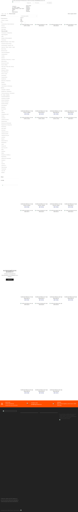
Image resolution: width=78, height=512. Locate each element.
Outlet (2, 144)
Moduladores (3, 142)
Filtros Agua (3, 29)
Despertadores (4, 121)
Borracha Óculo (4, 50)
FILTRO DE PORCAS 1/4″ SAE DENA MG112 (27, 297)
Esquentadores (4, 18)
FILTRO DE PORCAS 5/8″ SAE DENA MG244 (41, 390)
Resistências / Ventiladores (6, 91)
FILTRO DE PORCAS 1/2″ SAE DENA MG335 (71, 112)
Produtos (27, 6)
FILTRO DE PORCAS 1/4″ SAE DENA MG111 (71, 204)
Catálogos (28, 9)
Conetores (3, 117)
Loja (5, 13)
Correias (3, 55)
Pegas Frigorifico (4, 34)
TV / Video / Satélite (5, 95)
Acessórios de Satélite (5, 98)
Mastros (2, 138)
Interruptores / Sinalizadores (6, 32)
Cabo (2, 110)
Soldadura (3, 160)
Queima (2, 87)
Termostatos (3, 39)
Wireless (3, 172)
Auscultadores (4, 105)
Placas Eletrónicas (4, 71)
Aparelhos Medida (4, 103)
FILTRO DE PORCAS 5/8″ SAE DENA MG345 (56, 390)
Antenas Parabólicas (5, 100)
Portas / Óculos (4, 73)
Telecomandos (4, 167)
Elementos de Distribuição (6, 123)
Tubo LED (3, 170)
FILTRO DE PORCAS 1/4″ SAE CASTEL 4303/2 (27, 204)
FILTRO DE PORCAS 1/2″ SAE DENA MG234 (56, 112)
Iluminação (3, 130)
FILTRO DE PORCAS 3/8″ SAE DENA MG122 (56, 297)
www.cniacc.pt (72, 418)
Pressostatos (3, 75)
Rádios (2, 153)
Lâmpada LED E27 (4, 133)
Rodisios (3, 82)
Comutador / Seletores (5, 89)
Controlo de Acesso (5, 119)
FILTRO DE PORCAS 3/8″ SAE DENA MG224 (27, 390)
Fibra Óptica (3, 128)
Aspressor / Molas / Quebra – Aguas (8, 47)
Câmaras (3, 112)
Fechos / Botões (4, 64)
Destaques (28, 7)
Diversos (3, 25)
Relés (2, 36)
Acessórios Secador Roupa (6, 43)
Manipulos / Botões (5, 70)
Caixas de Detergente (5, 52)
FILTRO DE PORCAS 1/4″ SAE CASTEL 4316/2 (56, 204)
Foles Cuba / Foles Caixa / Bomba (7, 66)
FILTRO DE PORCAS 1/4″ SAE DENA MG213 (41, 297)
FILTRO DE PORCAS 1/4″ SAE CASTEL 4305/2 (41, 204)
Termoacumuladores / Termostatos (7, 93)
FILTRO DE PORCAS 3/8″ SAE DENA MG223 (70, 297)
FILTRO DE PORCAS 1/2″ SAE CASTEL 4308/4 (27, 112)
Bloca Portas (3, 48)
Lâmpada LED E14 (4, 131)
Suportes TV (3, 165)
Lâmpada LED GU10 (5, 135)
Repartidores (3, 156)
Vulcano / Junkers (4, 20)
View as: (21, 17)
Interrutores (3, 68)
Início (3, 13)
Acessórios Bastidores (5, 96)
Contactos (28, 11)
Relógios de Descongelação (6, 38)
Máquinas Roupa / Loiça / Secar (7, 41)
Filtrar (2, 180)
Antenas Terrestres (4, 101)
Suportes (3, 163)
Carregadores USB (4, 114)
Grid (21, 19)
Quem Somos (28, 5)
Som (2, 161)
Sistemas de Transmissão (6, 158)
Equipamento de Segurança (6, 124)
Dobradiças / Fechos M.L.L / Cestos (8, 59)
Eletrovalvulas (4, 61)
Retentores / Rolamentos (6, 80)
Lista (21, 20)
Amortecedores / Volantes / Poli (7, 45)
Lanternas (3, 137)
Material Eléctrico (4, 140)
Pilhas (2, 149)
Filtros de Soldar (4, 31)
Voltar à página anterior (72, 13)
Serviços (27, 10)
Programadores (4, 77)
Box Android (3, 108)
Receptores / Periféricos (5, 154)
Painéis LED (3, 146)
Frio (7, 13)
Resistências (3, 78)
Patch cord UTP (4, 147)
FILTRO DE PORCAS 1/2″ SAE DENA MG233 (41, 112)
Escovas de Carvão (5, 63)
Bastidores (3, 107)
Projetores (3, 151)
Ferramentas (3, 27)
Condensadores (4, 54)
